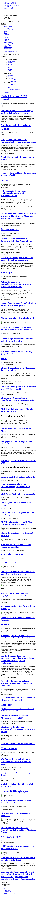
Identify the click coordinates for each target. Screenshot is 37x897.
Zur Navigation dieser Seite (11, 5)
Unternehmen (6, 884)
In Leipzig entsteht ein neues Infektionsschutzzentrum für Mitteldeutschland (13, 193)
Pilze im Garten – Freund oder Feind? (18, 743)
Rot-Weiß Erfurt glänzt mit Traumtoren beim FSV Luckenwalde (18, 388)
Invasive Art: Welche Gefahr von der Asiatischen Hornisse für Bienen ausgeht (18, 328)
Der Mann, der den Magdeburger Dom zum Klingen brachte (18, 513)
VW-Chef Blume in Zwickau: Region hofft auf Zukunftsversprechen (17, 111)
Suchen (3, 23)
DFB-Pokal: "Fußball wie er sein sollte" (18, 494)
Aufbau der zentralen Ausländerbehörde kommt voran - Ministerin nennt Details (16, 284)
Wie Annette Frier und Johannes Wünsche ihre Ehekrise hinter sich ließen (16, 761)
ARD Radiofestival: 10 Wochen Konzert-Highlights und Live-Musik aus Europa (18, 829)
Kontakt (6, 888)
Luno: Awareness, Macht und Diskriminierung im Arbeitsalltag (15, 485)
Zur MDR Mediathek (10, 3)
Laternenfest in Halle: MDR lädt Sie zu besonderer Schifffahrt (18, 858)
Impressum (7, 890)
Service (4, 885)
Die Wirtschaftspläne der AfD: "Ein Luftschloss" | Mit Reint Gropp (16, 523)
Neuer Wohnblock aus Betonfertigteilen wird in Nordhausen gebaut (18, 304)
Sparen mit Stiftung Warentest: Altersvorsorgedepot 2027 (14, 717)
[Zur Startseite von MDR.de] (4, 12)
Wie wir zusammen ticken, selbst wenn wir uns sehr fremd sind (18, 699)
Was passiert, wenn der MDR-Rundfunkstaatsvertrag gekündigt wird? (18, 140)
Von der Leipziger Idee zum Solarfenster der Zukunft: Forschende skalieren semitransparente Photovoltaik (17, 659)
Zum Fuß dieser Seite (10, 8)
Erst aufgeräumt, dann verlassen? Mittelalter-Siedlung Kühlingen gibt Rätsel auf (16, 683)
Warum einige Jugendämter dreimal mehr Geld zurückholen (17, 340)
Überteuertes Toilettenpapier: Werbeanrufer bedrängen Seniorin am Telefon (18, 729)
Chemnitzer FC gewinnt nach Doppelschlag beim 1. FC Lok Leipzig (17, 399)
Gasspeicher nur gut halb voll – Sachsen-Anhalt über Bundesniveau (16, 240)
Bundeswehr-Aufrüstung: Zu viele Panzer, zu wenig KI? (16, 545)
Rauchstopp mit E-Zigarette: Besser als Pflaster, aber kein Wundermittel (18, 636)
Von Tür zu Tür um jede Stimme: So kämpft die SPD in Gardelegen (17, 258)
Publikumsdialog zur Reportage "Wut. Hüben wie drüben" (18, 847)
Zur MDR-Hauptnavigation (11, 7)
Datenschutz (7, 891)
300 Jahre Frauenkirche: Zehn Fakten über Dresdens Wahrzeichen (18, 572)
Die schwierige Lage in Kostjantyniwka (18, 477)
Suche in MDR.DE (6, 21)
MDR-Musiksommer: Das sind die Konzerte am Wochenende (16, 801)
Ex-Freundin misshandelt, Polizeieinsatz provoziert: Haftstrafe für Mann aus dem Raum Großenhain (18, 216)
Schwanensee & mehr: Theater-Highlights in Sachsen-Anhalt (15, 594)
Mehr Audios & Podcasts (12, 554)
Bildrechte (7, 895)
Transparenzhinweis (9, 893)
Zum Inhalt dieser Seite (10, 2)
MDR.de (6, 92)
